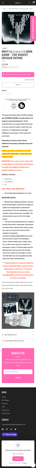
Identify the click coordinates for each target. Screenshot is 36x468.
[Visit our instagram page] (7, 429)
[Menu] (3, 3)
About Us (5, 403)
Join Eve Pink (6, 413)
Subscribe (18, 377)
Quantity (4, 90)
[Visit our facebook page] (2, 429)
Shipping (4, 67)
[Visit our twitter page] (15, 429)
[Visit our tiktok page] (11, 429)
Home (4, 397)
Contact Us (5, 410)
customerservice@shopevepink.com (14, 424)
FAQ (3, 407)
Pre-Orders (5, 400)
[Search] (30, 3)
